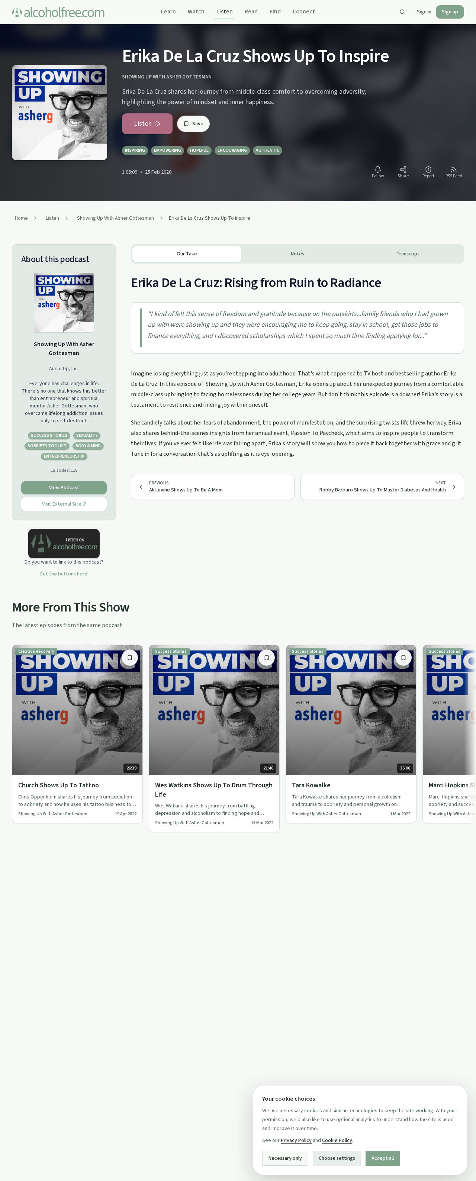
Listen (224, 11)
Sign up (450, 12)
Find (275, 11)
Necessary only (285, 1158)
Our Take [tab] (187, 254)
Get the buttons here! (64, 574)
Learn (168, 11)
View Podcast (64, 487)
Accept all (383, 1158)
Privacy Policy (296, 1140)
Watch (196, 11)
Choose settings (337, 1158)
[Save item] (130, 657)
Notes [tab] (297, 254)
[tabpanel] (297, 361)
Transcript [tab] (407, 254)
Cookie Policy (337, 1140)
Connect (304, 11)
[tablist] (297, 254)
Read (251, 11)
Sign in (424, 12)
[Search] (402, 12)
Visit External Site (61, 504)
